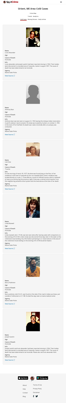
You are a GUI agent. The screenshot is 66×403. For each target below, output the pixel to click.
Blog (24, 396)
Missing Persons (32, 19)
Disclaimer (36, 392)
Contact (25, 393)
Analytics (35, 16)
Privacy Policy (37, 389)
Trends (30, 16)
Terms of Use (37, 385)
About (25, 385)
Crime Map (33, 13)
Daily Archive (42, 19)
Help (24, 389)
